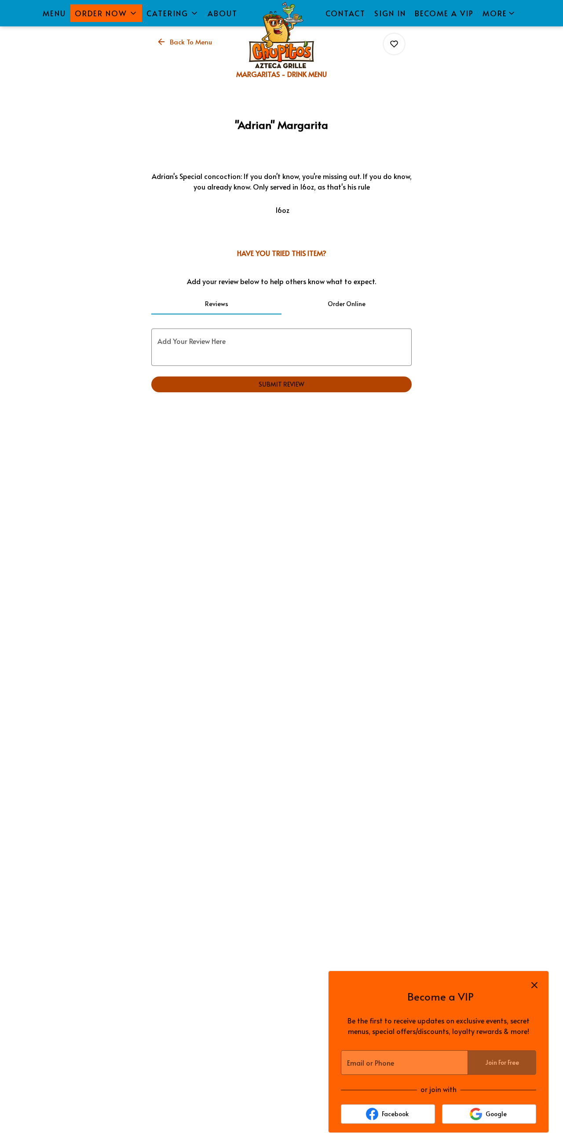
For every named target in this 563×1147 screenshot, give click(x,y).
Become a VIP (444, 13)
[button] (106, 13)
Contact (345, 13)
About (223, 13)
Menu (54, 13)
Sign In (390, 13)
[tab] (216, 303)
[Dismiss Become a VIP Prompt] (534, 985)
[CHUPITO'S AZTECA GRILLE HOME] (281, 35)
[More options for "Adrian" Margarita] (394, 44)
